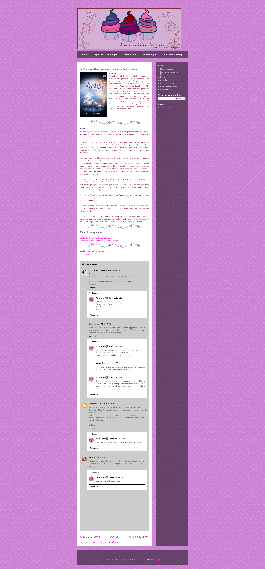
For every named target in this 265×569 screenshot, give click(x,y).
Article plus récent (90, 536)
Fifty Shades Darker (88, 254)
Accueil (84, 54)
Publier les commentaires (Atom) (105, 542)
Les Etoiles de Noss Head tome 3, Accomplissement (99, 240)
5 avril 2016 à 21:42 (116, 346)
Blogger (157, 560)
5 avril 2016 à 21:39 (103, 324)
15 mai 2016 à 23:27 (102, 457)
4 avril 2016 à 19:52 (116, 298)
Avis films (164, 80)
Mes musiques (150, 54)
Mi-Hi (91, 457)
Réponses (96, 293)
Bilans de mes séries (168, 86)
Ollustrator (140, 560)
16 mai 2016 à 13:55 (117, 477)
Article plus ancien (139, 536)
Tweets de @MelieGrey (167, 108)
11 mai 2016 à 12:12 (106, 404)
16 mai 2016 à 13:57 (117, 439)
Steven (92, 324)
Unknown (93, 404)
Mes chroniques (166, 69)
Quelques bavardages (106, 54)
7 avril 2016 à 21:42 (116, 377)
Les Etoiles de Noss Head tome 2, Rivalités (96, 238)
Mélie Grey (100, 298)
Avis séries (164, 89)
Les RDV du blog (173, 54)
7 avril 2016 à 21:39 (110, 363)
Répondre (92, 288)
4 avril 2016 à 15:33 (114, 270)
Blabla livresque (166, 77)
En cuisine (130, 54)
